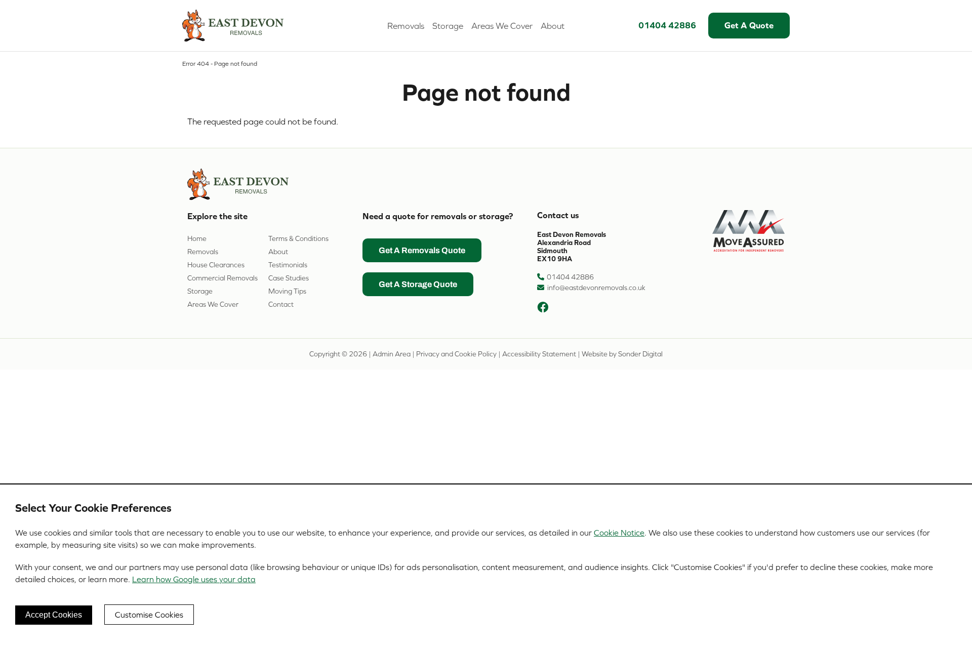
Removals (405, 26)
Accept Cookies (53, 615)
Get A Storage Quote (418, 285)
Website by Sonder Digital (622, 354)
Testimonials (287, 265)
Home (197, 238)
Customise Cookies (149, 614)
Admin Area (392, 354)
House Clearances (216, 265)
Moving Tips (287, 291)
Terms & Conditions (298, 238)
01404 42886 (667, 25)
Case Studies (288, 278)
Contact (281, 304)
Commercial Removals (222, 278)
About (552, 26)
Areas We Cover (502, 26)
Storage (447, 26)
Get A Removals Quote (422, 251)
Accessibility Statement (539, 354)
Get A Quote (749, 25)
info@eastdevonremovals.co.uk (596, 287)
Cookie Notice (619, 532)
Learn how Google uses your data (194, 579)
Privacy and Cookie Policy (456, 354)
